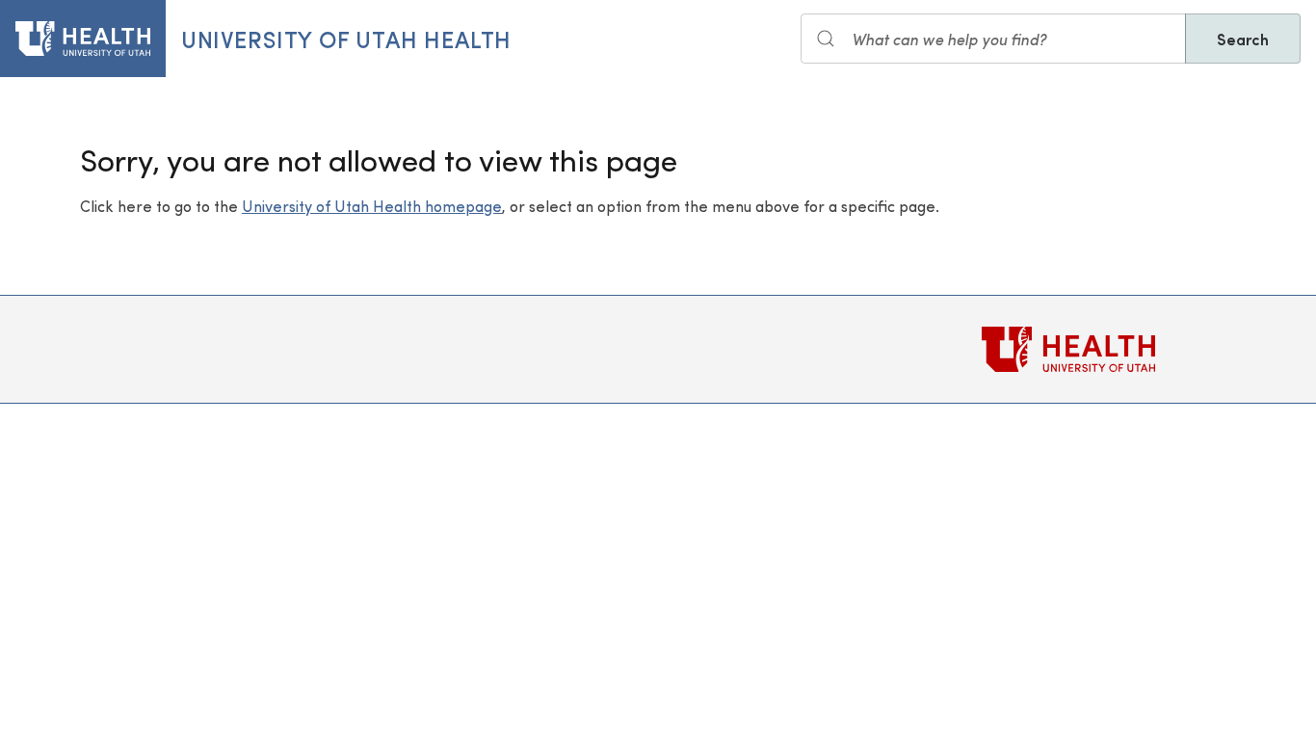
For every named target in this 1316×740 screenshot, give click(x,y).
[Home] (83, 38)
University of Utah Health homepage (372, 206)
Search (1243, 38)
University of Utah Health (346, 38)
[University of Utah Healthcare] (1109, 349)
